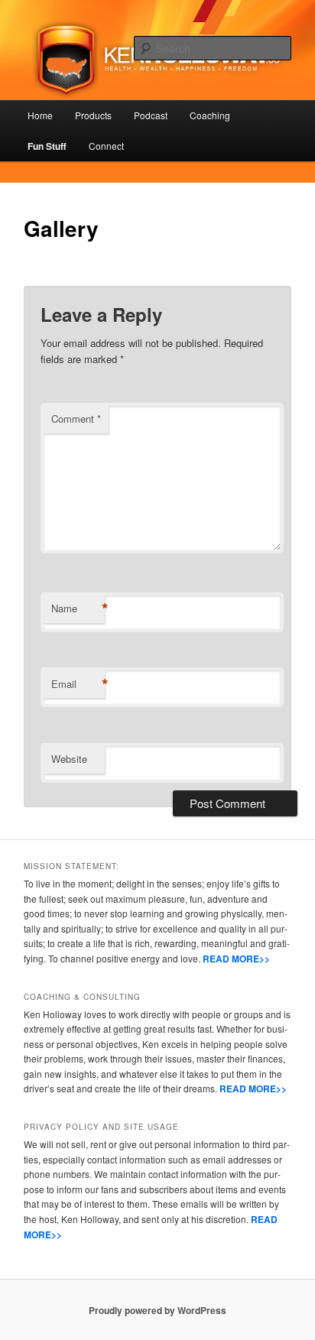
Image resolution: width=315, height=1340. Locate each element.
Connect (106, 145)
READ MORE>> (236, 958)
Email (78, 684)
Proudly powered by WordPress (157, 1310)
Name (78, 608)
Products (93, 115)
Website (69, 758)
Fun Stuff (47, 146)
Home (40, 115)
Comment (76, 418)
